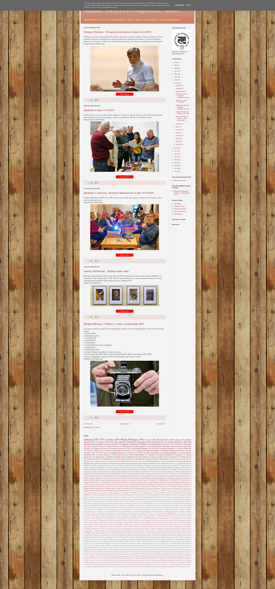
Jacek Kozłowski (172, 461)
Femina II (93, 528)
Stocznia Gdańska (135, 552)
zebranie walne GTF (161, 474)
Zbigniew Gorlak (107, 558)
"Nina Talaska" (161, 514)
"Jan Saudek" (119, 512)
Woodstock (145, 556)
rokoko (118, 564)
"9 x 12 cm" (92, 509)
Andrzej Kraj (135, 476)
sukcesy (159, 564)
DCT (120, 526)
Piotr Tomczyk (133, 547)
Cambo (138, 524)
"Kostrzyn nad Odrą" (158, 512)
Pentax (110, 547)
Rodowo (180, 444)
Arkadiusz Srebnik (116, 472)
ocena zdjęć (160, 562)
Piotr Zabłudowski (144, 547)
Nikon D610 (110, 501)
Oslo (150, 545)
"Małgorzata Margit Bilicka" (107, 514)
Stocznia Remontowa (147, 552)
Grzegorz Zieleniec (157, 457)
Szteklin (170, 478)
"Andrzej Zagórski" (142, 480)
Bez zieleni (177, 522)
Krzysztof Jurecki (173, 537)
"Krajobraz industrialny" (172, 512)
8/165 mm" (110, 520)
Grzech (154, 531)
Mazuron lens (185, 499)
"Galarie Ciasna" (168, 509)
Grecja (148, 531)
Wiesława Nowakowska (104, 556)
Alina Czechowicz (104, 522)
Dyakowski (159, 526)
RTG (112, 549)
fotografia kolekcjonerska (103, 507)
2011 (176, 169)
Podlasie (132, 501)
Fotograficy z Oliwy (111, 528)
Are (154, 522)
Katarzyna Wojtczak (137, 465)
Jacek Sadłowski (120, 442)
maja (177, 133)
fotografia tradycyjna (118, 453)
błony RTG (188, 505)
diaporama (91, 507)
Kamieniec (86, 499)
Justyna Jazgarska (184, 497)
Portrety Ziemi (111, 486)
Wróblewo (92, 480)
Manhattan (89, 463)
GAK (152, 528)
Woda (131, 474)
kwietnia (179, 135)
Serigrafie (188, 549)
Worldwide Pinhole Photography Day (94, 488)
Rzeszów (182, 549)
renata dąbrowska (110, 564)
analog (89, 450)
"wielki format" (141, 467)
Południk (86, 549)
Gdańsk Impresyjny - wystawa (157, 461)
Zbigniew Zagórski (89, 467)
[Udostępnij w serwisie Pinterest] (98, 100)
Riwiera (106, 463)
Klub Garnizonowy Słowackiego (123, 499)
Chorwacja (168, 524)
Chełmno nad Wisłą (153, 476)
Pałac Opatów (97, 547)
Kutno (181, 537)
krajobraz (142, 507)
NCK (97, 486)
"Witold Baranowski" (109, 476)
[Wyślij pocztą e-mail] (90, 100)
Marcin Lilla (171, 539)
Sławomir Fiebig (98, 446)
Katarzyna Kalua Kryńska (139, 535)
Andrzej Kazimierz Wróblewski (132, 522)
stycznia (178, 144)
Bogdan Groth (185, 493)
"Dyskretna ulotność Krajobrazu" (142, 509)
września (179, 124)
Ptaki (126, 486)
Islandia (130, 533)
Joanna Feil (131, 478)
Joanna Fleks (105, 535)
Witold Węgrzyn (141, 505)
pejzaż (189, 562)
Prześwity (120, 486)
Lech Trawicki (96, 539)
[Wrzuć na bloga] (92, 100)
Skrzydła (96, 552)
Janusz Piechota (168, 497)
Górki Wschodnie (186, 531)
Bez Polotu (170, 522)
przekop (101, 564)
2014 (176, 160)
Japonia (176, 497)
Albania (86, 522)
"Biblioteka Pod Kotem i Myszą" (169, 490)
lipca (177, 127)
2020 (176, 80)
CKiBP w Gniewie (129, 524)
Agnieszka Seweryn (184, 520)
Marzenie (189, 539)
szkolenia (165, 564)
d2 (86, 507)
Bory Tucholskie (93, 524)
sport (143, 564)
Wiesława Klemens (183, 486)
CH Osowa (154, 448)
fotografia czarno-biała (100, 448)
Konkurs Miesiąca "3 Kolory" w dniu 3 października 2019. (114, 324)
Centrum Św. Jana (158, 524)
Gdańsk (143, 444)
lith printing (110, 480)
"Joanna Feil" (102, 493)
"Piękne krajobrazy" (148, 493)
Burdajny (120, 524)
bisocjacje (86, 560)
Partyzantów (186, 545)
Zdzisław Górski (129, 558)
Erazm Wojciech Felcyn (143, 495)
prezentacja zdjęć (120, 480)
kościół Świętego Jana (120, 562)
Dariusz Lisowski (128, 526)
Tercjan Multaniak (109, 554)
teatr (171, 564)
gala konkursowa (156, 560)
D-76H (110, 526)
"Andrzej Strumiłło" (127, 509)
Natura (139, 543)
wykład (102, 566)
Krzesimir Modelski (162, 537)
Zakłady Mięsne (110, 488)
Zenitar (137, 558)
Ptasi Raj (107, 549)
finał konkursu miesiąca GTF (126, 459)
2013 (176, 163)
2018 (176, 148)
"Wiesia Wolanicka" (97, 518)
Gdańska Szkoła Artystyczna (115, 484)
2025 (176, 65)
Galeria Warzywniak (119, 455)
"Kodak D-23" (173, 474)
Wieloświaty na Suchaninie (118, 505)
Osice (145, 545)
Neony (157, 543)
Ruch (176, 549)
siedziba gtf (149, 474)
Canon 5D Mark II (147, 524)
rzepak (185, 488)
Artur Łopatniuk (161, 522)
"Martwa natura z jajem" (92, 514)
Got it (188, 5)
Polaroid (163, 547)
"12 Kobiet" (132, 490)
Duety (189, 482)
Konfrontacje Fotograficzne (176, 535)
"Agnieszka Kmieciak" (143, 490)
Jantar (165, 533)
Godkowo (132, 497)
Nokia (85, 545)
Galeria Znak (180, 476)
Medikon (122, 541)
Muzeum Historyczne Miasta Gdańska (176, 446)
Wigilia (125, 474)
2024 (176, 68)
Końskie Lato (110, 537)
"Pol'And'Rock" (125, 516)
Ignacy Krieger (96, 533)
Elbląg (87, 484)
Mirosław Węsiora (155, 541)
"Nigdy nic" (152, 514)
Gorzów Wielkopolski (128, 531)
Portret (175, 465)
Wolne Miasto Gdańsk (152, 450)
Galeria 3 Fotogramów (179, 495)
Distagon (136, 526)
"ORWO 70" (87, 465)
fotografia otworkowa (117, 448)
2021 (176, 77)
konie (135, 507)
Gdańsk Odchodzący (168, 448)
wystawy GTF (150, 439)
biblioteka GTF (172, 558)
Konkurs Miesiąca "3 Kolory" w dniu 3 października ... (182, 118)
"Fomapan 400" (158, 509)
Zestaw (159, 505)
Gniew (127, 484)
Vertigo (149, 554)
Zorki (143, 558)
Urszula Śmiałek (184, 465)
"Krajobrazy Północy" (185, 512)
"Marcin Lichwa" (184, 469)
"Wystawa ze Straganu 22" (135, 518)
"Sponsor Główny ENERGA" (92, 482)
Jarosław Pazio (121, 478)
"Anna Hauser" (155, 490)
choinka (105, 560)
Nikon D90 (99, 474)
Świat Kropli (142, 566)
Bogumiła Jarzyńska (180, 482)
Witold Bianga (131, 505)
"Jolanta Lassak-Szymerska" (116, 467)
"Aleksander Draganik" (113, 509)
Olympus (156, 478)
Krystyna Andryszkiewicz (153, 465)
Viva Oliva (108, 469)
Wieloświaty (106, 505)
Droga (152, 526)
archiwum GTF (101, 467)
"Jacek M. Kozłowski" (91, 493)
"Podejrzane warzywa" (112, 516)
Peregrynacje (118, 547)
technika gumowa (178, 564)
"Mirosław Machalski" (122, 514)
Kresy (117, 537)
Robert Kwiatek (141, 549)
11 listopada (102, 520)
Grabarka (139, 497)
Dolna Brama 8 (145, 526)
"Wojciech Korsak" (121, 518)
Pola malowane (155, 547)
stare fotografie (164, 507)
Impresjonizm (147, 497)
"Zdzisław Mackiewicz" (164, 518)
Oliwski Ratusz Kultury (137, 455)
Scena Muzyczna (157, 442)
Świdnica (183, 507)
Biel (184, 522)
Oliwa (129, 448)
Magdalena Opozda (141, 539)
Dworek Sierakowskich (128, 495)
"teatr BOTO (188, 518)
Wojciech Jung (127, 446)
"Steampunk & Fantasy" (137, 516)
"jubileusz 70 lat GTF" (135, 453)
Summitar (154, 486)
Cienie (174, 524)
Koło (95, 537)
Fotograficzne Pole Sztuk (122, 450)
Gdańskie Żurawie (100, 531)
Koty (148, 499)
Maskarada (88, 541)
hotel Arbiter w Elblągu (126, 507)
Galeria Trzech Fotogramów (99, 497)
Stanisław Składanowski (123, 463)
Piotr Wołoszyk (98, 463)
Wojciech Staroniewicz (124, 556)
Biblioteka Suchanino (141, 448)
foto (116, 560)
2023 (176, 71)
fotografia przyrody (128, 488)
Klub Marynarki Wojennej (160, 535)
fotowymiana (146, 560)
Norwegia (91, 545)
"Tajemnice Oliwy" (175, 516)
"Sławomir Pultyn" (150, 516)
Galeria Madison (170, 528)
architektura (151, 455)
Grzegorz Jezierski (124, 465)
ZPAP (187, 556)
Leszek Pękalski (176, 499)
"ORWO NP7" (174, 480)
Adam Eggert (155, 520)
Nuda (97, 545)
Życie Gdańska (162, 469)
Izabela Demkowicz (152, 533)
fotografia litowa (156, 444)
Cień (180, 524)
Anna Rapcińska (147, 522)
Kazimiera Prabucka (107, 499)
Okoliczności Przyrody (118, 545)
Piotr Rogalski (167, 465)
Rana (171, 501)
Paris (180, 545)
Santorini (163, 478)
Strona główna (124, 424)
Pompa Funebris (149, 501)
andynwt (138, 575)
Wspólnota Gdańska (119, 469)
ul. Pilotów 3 (188, 564)
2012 (176, 166)
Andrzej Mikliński (160, 493)
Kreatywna (154, 499)
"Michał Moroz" (163, 480)
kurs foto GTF (159, 463)
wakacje (96, 566)
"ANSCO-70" (101, 509)
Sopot (112, 463)
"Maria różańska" (184, 474)
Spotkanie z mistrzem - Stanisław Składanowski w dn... (183, 107)
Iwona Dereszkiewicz (139, 533)
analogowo (100, 444)
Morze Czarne (181, 541)
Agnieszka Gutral (173, 520)
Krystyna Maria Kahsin (137, 537)
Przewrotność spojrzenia (97, 549)
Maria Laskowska (181, 467)
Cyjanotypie (186, 524)
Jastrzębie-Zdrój (88, 535)
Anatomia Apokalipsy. (116, 522)
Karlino (129, 535)
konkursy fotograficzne (139, 442)
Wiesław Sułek (172, 486)
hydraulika (177, 560)
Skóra (101, 552)
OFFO (102, 545)
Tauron (92, 554)
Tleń (117, 554)
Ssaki (111, 552)
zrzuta (126, 566)
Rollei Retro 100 (162, 549)
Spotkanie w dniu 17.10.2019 (99, 110)
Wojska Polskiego (129, 439)
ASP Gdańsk (114, 482)
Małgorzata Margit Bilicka (110, 541)
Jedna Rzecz (97, 535)
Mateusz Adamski (97, 541)
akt (98, 480)
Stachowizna (145, 486)
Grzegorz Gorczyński (163, 531)
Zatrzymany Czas (96, 558)
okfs (166, 562)
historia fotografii (140, 488)
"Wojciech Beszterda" (109, 518)
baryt (142, 474)
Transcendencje (124, 554)
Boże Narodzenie (104, 524)
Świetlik (149, 566)
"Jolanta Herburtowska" (114, 493)
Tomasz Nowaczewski (166, 503)
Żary (186, 566)
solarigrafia (137, 564)
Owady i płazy (157, 545)
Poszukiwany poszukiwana (182, 547)
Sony (106, 552)
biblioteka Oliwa (108, 459)
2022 (176, 74)
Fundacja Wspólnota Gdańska (141, 528)
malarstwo (148, 562)
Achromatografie (146, 520)
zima (121, 566)
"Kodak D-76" (126, 493)
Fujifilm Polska (128, 528)
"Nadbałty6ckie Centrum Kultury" (138, 514)
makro (164, 488)
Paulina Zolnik (87, 547)
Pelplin (105, 547)
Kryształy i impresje (150, 537)
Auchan (143, 476)
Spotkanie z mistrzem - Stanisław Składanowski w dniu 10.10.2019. (119, 193)
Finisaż (108, 465)
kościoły (111, 562)
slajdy (130, 564)
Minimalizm (146, 541)
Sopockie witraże (135, 486)
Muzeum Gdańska (89, 486)
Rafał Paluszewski (126, 549)
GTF (149, 467)
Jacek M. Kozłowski (109, 478)
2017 (176, 151)
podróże (178, 488)
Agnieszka (164, 520)
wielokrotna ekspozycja (148, 469)
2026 (176, 62)
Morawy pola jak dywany (90, 501)
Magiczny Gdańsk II (154, 539)
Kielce (149, 535)
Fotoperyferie (101, 484)
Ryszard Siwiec (87, 503)
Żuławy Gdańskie (104, 455)
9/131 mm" (125, 520)
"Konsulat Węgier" (145, 512)
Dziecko (166, 526)
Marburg (163, 539)
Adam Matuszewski (125, 482)
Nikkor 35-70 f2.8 (166, 543)
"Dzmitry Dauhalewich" (185, 490)
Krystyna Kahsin (149, 484)
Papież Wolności (172, 545)
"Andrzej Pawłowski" (180, 459)
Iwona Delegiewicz (173, 457)
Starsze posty (161, 424)
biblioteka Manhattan (184, 558)
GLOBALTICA (160, 528)
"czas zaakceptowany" (177, 518)
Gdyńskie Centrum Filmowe (114, 531)
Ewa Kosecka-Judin (143, 472)
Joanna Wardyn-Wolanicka (118, 535)
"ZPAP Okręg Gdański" (150, 518)
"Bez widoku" (173, 469)
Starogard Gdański (113, 503)
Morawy (173, 541)
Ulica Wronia (141, 554)
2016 (176, 154)
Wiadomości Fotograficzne (184, 554)
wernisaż (177, 439)
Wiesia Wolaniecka (90, 556)
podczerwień (89, 564)
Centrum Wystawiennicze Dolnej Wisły (103, 495)
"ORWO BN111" (136, 493)
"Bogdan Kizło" (100, 457)
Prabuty (89, 459)
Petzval (125, 547)
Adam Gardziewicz (115, 461)
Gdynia (114, 465)
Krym (122, 537)
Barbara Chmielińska (115, 457)
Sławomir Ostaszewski (125, 503)
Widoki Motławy (96, 505)
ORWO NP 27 (117, 474)
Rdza (188, 501)
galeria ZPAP (115, 507)
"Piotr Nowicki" (184, 480)
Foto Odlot (101, 528)
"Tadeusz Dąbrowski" (162, 516)
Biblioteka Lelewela (166, 482)
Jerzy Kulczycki (168, 472)
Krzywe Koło (140, 478)
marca (178, 138)
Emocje (184, 526)
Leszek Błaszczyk (111, 539)
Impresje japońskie (96, 478)
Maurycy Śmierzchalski (176, 484)
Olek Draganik (130, 545)
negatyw (157, 507)
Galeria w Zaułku (180, 528)
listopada (179, 88)
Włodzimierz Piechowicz (177, 556)
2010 (176, 171)
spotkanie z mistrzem (129, 444)
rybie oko (124, 564)
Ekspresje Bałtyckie (175, 526)
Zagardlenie (87, 558)
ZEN (148, 505)
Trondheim (133, 554)
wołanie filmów (108, 491)
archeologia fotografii (148, 463)
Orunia (148, 453)
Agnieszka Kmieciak (139, 482)
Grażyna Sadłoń (141, 531)
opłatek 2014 (173, 562)
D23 (116, 526)
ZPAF (137, 474)
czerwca (178, 130)
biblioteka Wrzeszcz (134, 469)
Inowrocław (105, 533)
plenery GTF (103, 442)
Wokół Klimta (136, 556)
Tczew (156, 503)
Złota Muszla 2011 (151, 558)
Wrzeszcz (157, 453)
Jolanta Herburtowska (185, 461)
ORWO (108, 545)
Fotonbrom (144, 457)
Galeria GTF (170, 444)
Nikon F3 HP (186, 543)
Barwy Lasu (184, 450)
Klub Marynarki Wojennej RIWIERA (163, 467)
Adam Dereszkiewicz (180, 211)
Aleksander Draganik (153, 482)
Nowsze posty (88, 424)
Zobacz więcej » (125, 94)
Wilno (114, 556)
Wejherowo (162, 486)
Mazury (187, 484)
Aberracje (137, 520)
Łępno (177, 507)
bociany (99, 560)
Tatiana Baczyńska (148, 503)
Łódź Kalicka (133, 566)
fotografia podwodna (124, 560)
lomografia (131, 562)
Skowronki (88, 552)
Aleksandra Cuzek (179, 206)
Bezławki (177, 493)
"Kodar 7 (136, 512)
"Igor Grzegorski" (170, 463)
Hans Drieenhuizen (136, 484)
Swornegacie (166, 552)
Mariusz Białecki (180, 539)
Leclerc (161, 499)
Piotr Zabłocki (137, 450)
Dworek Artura (103, 453)
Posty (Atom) (96, 427)
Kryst (127, 537)
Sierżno (97, 459)
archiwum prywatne (168, 505)
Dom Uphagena (140, 446)
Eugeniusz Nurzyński (129, 472)
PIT (165, 545)
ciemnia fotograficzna (175, 442)
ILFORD (88, 533)
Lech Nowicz (87, 539)
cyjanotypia (178, 455)
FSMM (87, 528)
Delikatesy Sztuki (98, 465)
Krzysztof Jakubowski (184, 448)
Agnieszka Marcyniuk (123, 476)
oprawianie (171, 488)
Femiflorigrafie (154, 495)
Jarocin (187, 533)
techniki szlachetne (96, 491)
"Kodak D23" (153, 480)
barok (119, 488)
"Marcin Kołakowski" (183, 463)
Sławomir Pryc (137, 503)
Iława (160, 533)
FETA (189, 526)
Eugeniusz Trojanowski (167, 476)
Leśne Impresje (121, 539)
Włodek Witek (165, 556)
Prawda (157, 501)
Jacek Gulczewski (157, 472)
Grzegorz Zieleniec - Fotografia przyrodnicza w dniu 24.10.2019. (118, 32)
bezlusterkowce (162, 558)
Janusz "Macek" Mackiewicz (176, 533)
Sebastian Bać (97, 503)
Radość (117, 549)
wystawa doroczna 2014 (112, 566)
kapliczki (150, 488)
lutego (178, 141)
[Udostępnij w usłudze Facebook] (96, 100)
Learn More (179, 5)
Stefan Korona (136, 463)
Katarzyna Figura (95, 499)
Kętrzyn (187, 537)
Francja (120, 528)
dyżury (111, 560)
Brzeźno (113, 524)
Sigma (104, 503)
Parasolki (126, 501)
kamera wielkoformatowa (163, 459)
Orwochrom (139, 545)
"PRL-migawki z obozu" (98, 516)
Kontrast (187, 535)
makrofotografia (140, 562)
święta (181, 566)
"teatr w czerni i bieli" (91, 520)
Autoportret (170, 493)
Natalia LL (132, 543)
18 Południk (105, 482)
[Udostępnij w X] (94, 100)
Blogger (160, 575)
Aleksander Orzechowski (169, 450)
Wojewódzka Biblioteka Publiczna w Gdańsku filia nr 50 (182, 193)
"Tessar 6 (185, 516)
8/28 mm (117, 520)
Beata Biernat (178, 214)
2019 (176, 83)
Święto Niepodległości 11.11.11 (170, 566)
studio (172, 507)
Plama (103, 486)
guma (102, 480)
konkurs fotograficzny (170, 453)
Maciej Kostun (186, 457)
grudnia (178, 85)
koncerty (99, 562)
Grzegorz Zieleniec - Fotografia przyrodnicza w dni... (183, 96)
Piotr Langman (95, 461)
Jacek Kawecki (157, 497)
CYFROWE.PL (87, 495)
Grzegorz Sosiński (175, 531)
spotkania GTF (91, 439)
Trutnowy (177, 478)
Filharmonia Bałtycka (166, 495)
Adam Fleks (177, 204)
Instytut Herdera (114, 533)
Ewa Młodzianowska (131, 457)
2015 (176, 157)
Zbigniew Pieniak (118, 558)
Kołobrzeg (101, 537)
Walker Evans (172, 554)
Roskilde (171, 549)
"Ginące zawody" (102, 512)
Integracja (123, 533)
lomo (151, 507)
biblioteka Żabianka (165, 455)
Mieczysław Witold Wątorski (133, 541)
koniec (105, 562)
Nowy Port (107, 474)
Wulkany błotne (154, 556)
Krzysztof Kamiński (161, 484)
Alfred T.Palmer (94, 522)
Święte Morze (156, 566)
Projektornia (164, 501)
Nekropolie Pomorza (148, 543)
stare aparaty (131, 480)
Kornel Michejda (88, 537)
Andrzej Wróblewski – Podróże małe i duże (106, 271)
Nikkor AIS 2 (176, 543)
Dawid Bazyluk (127, 461)
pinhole (96, 450)
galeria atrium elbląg (167, 560)
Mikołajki (148, 478)
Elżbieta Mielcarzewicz (140, 461)
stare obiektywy (151, 564)
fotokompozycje (136, 560)
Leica (103, 539)
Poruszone (170, 547)
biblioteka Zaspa (179, 505)
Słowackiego (180, 552)
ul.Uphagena (89, 566)
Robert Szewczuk (151, 549)
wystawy (109, 439)
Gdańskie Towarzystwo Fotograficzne (117, 497)
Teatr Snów (99, 554)
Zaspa (153, 505)
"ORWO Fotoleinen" (172, 514)
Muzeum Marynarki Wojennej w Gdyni (106, 543)
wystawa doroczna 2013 (120, 491)
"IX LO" (111, 512)
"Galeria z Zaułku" (179, 509)
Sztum (172, 552)
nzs (154, 562)
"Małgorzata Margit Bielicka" (92, 476)
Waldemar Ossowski (161, 554)
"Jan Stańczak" (128, 512)
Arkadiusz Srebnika (180, 209)
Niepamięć (102, 501)
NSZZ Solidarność (122, 543)
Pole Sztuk (139, 501)
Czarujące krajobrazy (89, 526)
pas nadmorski (182, 562)
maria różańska (106, 450)
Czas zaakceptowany (102, 526)
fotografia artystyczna (145, 459)
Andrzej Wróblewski (155, 446)
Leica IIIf (167, 499)
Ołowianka (118, 501)
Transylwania (177, 503)
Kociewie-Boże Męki (139, 499)
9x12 (131, 520)
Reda (134, 549)
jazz (184, 560)
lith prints (87, 448)
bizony (92, 560)
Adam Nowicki (103, 472)
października (180, 91)
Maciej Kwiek (131, 539)
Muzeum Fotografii (180, 180)
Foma (93, 484)
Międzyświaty (165, 541)
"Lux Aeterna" (130, 467)
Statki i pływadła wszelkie (121, 552)
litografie (157, 488)
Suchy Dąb (157, 552)
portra (95, 564)
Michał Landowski (181, 472)
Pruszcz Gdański (98, 469)
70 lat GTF (105, 461)
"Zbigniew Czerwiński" (90, 472)
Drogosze (118, 495)
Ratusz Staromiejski (179, 501)
